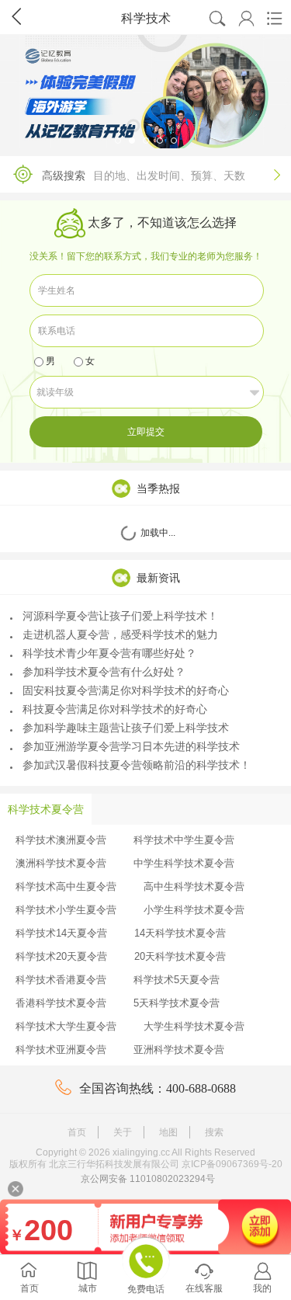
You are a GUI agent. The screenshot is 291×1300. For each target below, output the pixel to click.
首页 (77, 1132)
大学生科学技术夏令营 (194, 1026)
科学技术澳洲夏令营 (61, 840)
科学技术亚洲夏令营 (61, 1049)
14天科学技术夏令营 (180, 933)
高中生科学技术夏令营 (194, 886)
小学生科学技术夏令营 (194, 910)
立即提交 (146, 431)
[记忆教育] (145, 91)
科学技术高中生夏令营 (66, 886)
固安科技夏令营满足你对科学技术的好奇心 (126, 690)
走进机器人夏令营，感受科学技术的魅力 (120, 634)
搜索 (214, 1132)
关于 (122, 1132)
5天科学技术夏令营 (176, 1003)
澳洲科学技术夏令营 (61, 863)
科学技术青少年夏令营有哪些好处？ (109, 653)
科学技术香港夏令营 (61, 979)
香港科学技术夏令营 (61, 1003)
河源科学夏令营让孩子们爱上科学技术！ (120, 616)
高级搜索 (161, 175)
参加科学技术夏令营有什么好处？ (104, 672)
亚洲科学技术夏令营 (178, 1049)
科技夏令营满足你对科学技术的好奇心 (115, 709)
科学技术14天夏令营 (61, 933)
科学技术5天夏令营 (176, 979)
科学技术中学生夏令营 (183, 840)
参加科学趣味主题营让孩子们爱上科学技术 (126, 727)
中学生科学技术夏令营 (183, 863)
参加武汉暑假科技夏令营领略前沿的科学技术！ (137, 765)
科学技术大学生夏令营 (66, 1026)
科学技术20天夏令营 (61, 956)
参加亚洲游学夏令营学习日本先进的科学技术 (131, 746)
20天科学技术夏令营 (180, 956)
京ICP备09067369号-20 (232, 1164)
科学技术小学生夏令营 (66, 910)
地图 (168, 1132)
